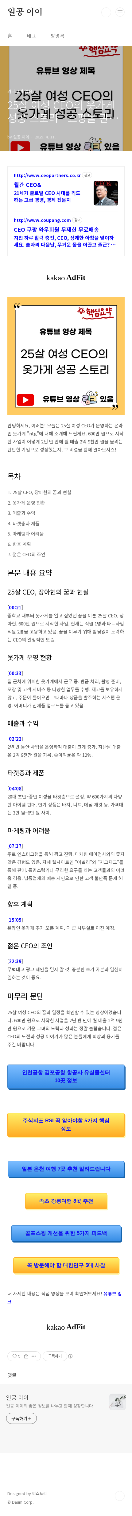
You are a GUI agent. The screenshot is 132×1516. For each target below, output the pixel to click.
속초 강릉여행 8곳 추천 (66, 1201)
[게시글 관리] (34, 1356)
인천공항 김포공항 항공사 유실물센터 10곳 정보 (66, 1076)
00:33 (15, 673)
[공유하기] (26, 1356)
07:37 (15, 846)
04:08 (15, 788)
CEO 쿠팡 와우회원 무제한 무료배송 (56, 229)
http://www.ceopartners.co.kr (47, 175)
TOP (120, 1496)
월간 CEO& (27, 184)
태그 (31, 35)
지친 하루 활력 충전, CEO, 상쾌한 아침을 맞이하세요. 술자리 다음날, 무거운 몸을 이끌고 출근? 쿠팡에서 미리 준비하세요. (64, 241)
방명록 (57, 35)
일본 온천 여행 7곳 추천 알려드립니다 (66, 1169)
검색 (106, 12)
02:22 (15, 738)
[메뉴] (120, 12)
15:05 (15, 920)
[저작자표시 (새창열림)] (70, 1356)
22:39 (15, 961)
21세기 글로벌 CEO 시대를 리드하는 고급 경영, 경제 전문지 (47, 196)
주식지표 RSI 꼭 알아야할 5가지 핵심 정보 (66, 1125)
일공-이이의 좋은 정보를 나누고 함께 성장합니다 (49, 1406)
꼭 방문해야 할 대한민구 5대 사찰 (66, 1265)
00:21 (15, 607)
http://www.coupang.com (42, 220)
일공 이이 (25, 12)
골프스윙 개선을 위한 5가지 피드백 (66, 1233)
